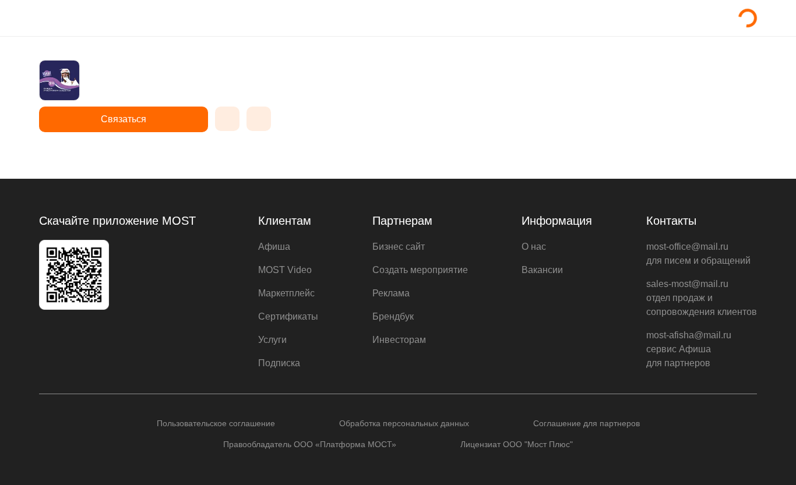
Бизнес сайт (398, 247)
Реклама (391, 293)
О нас (534, 247)
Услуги (272, 340)
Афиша (274, 247)
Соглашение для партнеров (586, 423)
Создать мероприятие (420, 270)
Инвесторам (399, 340)
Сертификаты (288, 316)
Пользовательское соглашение (216, 423)
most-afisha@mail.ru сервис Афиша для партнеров (688, 349)
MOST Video (285, 270)
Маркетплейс (286, 293)
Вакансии (542, 270)
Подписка (279, 363)
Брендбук (393, 316)
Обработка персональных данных (404, 423)
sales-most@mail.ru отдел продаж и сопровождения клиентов (701, 298)
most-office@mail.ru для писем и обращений (698, 253)
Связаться (123, 119)
